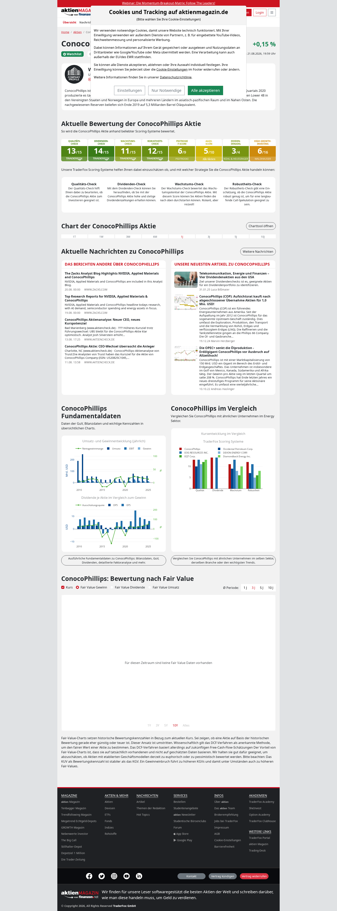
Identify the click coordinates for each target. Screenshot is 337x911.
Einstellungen (129, 90)
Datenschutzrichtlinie (176, 77)
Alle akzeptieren (205, 90)
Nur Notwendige (166, 90)
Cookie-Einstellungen (172, 69)
